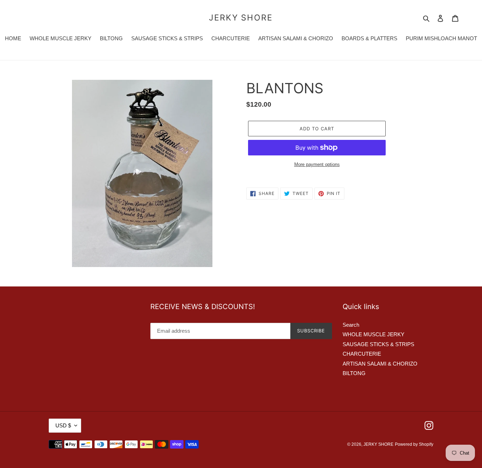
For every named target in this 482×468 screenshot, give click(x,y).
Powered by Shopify (414, 444)
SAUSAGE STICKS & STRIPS (378, 344)
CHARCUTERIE (362, 354)
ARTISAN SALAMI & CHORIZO (380, 364)
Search (351, 325)
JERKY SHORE (241, 18)
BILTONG (354, 373)
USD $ (63, 425)
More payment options (317, 164)
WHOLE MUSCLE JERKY (373, 334)
